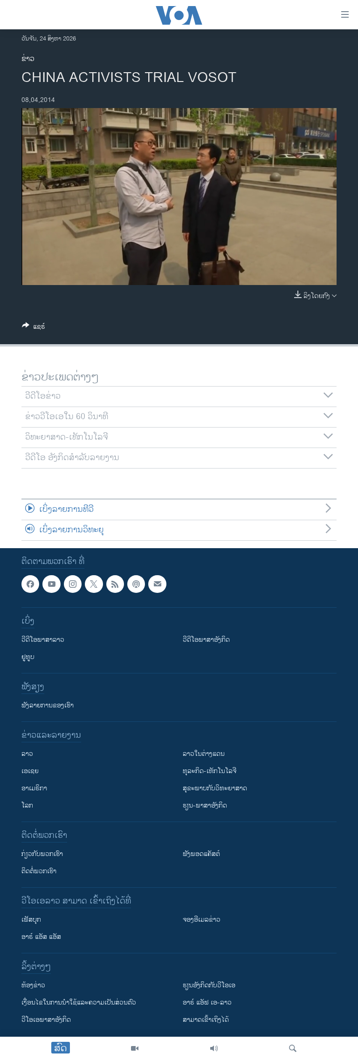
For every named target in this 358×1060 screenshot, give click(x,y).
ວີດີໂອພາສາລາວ (42, 640)
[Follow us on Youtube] (51, 584)
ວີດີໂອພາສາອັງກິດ (206, 640)
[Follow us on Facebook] (30, 584)
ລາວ (27, 754)
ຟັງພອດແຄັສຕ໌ (201, 854)
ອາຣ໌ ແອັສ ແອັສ (41, 937)
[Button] (33, 328)
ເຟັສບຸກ (31, 919)
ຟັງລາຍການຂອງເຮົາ (47, 705)
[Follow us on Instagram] (73, 584)
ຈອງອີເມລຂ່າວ (201, 919)
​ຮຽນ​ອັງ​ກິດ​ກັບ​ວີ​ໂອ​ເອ (209, 985)
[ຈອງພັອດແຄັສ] (157, 584)
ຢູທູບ (27, 657)
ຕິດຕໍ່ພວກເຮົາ (38, 871)
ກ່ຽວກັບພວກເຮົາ (42, 854)
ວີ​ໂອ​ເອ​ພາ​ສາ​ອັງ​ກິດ (46, 1020)
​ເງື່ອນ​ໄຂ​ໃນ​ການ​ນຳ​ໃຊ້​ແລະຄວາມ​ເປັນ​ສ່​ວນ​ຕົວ (78, 1002)
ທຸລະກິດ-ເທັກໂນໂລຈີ (209, 771)
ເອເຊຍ (30, 771)
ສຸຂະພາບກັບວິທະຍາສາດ (215, 788)
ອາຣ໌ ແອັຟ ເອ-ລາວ (207, 1002)
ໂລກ (27, 805)
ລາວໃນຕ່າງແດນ (204, 754)
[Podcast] (136, 584)
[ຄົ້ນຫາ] (293, 1048)
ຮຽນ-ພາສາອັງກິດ (205, 805)
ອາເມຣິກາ (34, 788)
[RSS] (115, 584)
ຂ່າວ (27, 59)
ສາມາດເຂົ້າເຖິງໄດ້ (206, 1020)
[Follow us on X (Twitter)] (94, 584)
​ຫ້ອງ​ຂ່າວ (33, 985)
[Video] (135, 1048)
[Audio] (214, 1048)
